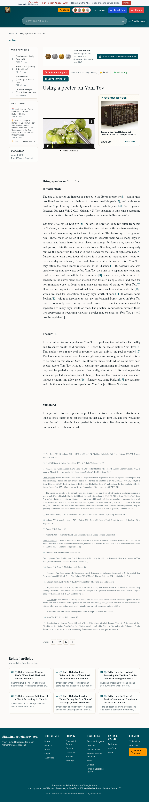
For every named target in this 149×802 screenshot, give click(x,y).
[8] (100, 275)
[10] (137, 289)
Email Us (136, 741)
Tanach (69, 748)
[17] (121, 379)
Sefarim (69, 756)
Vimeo (111, 752)
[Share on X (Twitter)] (66, 642)
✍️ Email (104, 72)
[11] (117, 294)
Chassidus (70, 752)
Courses (91, 745)
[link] (32, 33)
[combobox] (74, 21)
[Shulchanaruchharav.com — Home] (7, 10)
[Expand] (13, 59)
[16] (83, 379)
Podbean (112, 744)
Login (47, 753)
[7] (112, 266)
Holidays (70, 760)
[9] (138, 284)
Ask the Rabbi (93, 749)
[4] (120, 206)
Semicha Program (95, 741)
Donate (126, 3)
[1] (124, 196)
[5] (81, 224)
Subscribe (49, 757)
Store (89, 760)
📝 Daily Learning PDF (56, 79)
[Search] (123, 20)
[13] (56, 334)
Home (11, 33)
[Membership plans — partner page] (81, 10)
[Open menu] (14, 10)
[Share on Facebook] (72, 642)
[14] (137, 347)
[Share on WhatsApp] (53, 642)
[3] (53, 206)
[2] (118, 201)
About (47, 749)
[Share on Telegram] (59, 642)
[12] (54, 298)
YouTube (112, 748)
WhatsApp (122, 72)
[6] (138, 252)
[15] (137, 351)
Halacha (48, 745)
